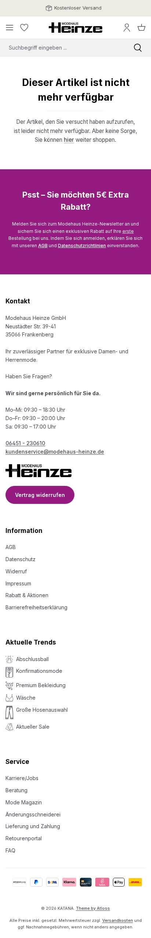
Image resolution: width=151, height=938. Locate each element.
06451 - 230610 (25, 443)
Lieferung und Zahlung (32, 826)
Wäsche (26, 698)
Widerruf (16, 571)
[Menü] (9, 27)
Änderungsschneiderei (32, 814)
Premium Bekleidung (41, 685)
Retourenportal (23, 838)
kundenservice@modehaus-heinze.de (54, 451)
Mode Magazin (23, 802)
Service (17, 761)
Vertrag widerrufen (40, 495)
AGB (43, 245)
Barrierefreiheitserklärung (36, 607)
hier (69, 139)
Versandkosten (117, 920)
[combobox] (62, 47)
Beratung (16, 790)
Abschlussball (32, 659)
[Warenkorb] (141, 27)
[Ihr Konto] (126, 27)
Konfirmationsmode (39, 671)
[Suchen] (138, 47)
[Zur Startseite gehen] (75, 27)
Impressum (18, 583)
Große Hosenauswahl (42, 710)
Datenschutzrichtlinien (82, 245)
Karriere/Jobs (21, 778)
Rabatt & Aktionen (26, 595)
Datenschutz (20, 559)
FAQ (10, 850)
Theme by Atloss (93, 908)
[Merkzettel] (24, 27)
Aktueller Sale (32, 727)
